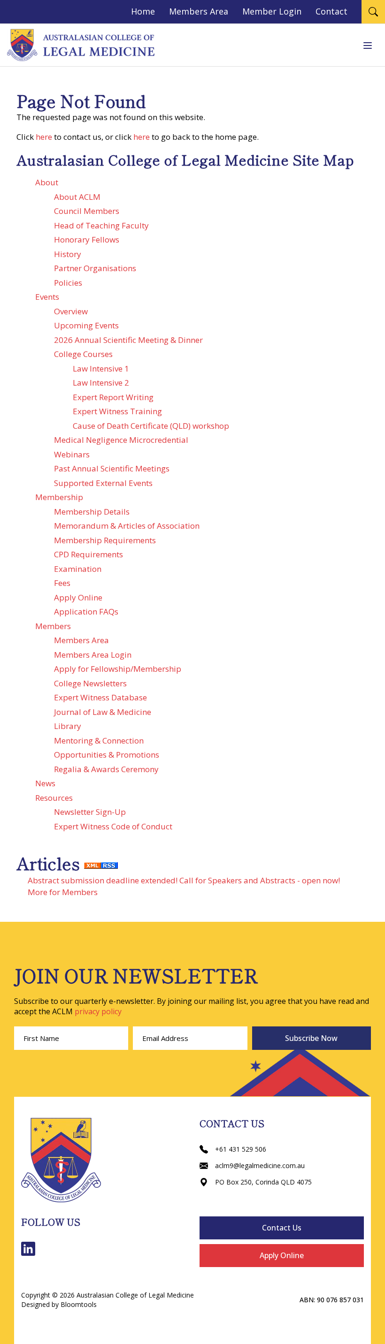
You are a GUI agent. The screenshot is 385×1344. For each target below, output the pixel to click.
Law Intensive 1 (101, 368)
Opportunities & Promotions (106, 754)
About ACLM (77, 196)
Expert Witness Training (117, 411)
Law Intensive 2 (101, 382)
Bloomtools (79, 1304)
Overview (71, 311)
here (44, 136)
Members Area (198, 11)
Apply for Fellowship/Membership (117, 668)
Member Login (271, 11)
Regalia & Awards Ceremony (106, 769)
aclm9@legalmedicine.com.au (260, 1165)
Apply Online (78, 597)
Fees (62, 582)
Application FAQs (86, 611)
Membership (59, 497)
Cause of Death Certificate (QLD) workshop (151, 425)
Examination (77, 568)
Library (67, 726)
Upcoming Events (86, 325)
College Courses (83, 354)
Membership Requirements (105, 540)
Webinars (72, 454)
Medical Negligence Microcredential (121, 439)
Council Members (86, 210)
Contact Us (281, 1228)
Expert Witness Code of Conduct (113, 826)
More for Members (63, 892)
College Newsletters (90, 683)
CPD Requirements (88, 554)
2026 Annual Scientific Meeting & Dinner (128, 339)
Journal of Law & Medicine (102, 711)
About (46, 182)
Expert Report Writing (113, 397)
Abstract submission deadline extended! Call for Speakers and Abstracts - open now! (184, 880)
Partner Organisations (95, 268)
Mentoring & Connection (99, 740)
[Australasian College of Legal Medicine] (80, 45)
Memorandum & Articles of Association (127, 525)
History (67, 254)
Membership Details (92, 511)
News (45, 783)
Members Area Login (92, 654)
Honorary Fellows (86, 239)
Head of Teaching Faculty (101, 225)
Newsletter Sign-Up (90, 811)
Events (47, 296)
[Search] (373, 11)
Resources (54, 797)
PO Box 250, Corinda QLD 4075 (263, 1181)
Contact (331, 11)
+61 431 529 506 (240, 1149)
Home (143, 11)
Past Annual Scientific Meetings (111, 468)
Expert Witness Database (100, 697)
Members (53, 626)
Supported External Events (103, 483)
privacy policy (98, 1011)
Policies (68, 282)
